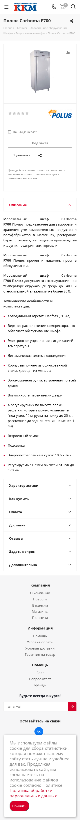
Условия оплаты (40, 642)
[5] (27, 113)
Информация (40, 628)
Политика (40, 617)
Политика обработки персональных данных (33, 793)
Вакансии (40, 605)
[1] (10, 113)
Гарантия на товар (40, 654)
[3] (19, 113)
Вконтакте (38, 731)
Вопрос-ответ (40, 679)
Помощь (40, 636)
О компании (40, 593)
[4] (23, 113)
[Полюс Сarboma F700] (40, 72)
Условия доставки (40, 648)
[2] (14, 113)
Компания (40, 585)
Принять (19, 806)
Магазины (40, 611)
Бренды (40, 685)
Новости (40, 599)
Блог (40, 672)
